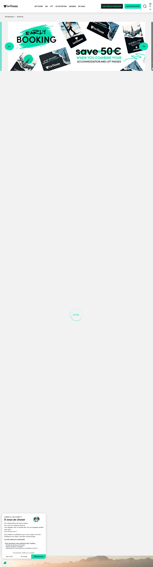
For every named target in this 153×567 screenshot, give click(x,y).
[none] (150, 6)
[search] (144, 6)
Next (143, 46)
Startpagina (9, 16)
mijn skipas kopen (132, 6)
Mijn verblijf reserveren (112, 6)
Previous (9, 46)
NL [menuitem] (150, 6)
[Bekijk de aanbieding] (76, 46)
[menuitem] (150, 6)
